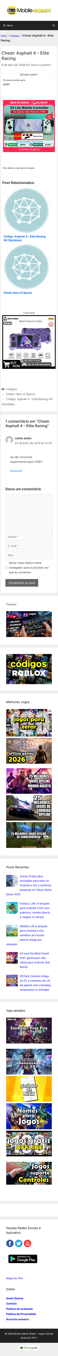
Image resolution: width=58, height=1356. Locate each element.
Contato (11, 1303)
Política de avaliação (19, 1308)
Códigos (14, 35)
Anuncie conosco (17, 1319)
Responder (16, 470)
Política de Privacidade (21, 1314)
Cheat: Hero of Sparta (20, 394)
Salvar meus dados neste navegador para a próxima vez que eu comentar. (29, 567)
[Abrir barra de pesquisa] (53, 25)
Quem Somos (14, 1298)
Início (4, 35)
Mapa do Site (14, 1278)
